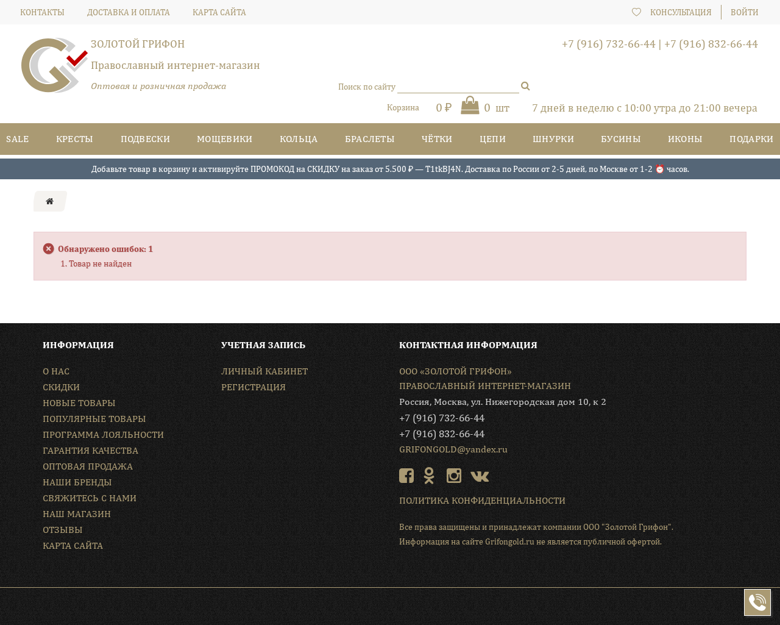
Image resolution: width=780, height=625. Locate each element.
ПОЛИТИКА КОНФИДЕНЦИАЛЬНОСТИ (482, 500)
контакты (42, 12)
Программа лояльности (103, 434)
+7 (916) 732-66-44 (609, 43)
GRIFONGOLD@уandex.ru (453, 449)
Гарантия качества (90, 450)
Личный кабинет (264, 371)
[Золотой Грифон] (54, 70)
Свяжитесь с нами (89, 498)
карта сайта (219, 12)
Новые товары (79, 403)
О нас (56, 371)
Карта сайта (73, 545)
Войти (745, 12)
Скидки (61, 387)
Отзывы (63, 529)
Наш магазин (77, 514)
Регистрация (253, 387)
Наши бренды (77, 482)
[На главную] (50, 201)
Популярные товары (94, 418)
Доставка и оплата (128, 12)
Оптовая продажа (88, 466)
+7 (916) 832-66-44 (711, 43)
